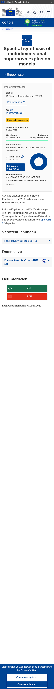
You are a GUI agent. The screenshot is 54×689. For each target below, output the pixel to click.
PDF (29, 296)
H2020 (9, 29)
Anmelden (28, 12)
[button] (35, 12)
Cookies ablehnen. (27, 684)
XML (29, 288)
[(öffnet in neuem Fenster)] (12, 11)
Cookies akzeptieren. (27, 677)
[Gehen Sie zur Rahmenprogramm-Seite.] (27, 40)
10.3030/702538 (13, 113)
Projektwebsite (15, 103)
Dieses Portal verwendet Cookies (19, 667)
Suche (42, 12)
